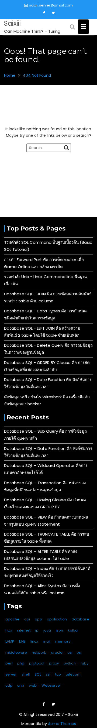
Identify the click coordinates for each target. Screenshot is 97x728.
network (39, 652)
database (80, 619)
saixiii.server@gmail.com (51, 5)
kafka (73, 630)
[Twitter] (53, 13)
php (20, 663)
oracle (57, 652)
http (8, 630)
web (33, 685)
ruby (84, 663)
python (70, 663)
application (57, 619)
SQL (37, 674)
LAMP (9, 641)
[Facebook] (44, 13)
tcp (58, 674)
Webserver (51, 685)
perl (8, 663)
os (69, 652)
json (59, 630)
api (27, 619)
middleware (16, 652)
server (11, 674)
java (47, 630)
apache (12, 619)
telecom (73, 674)
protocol (36, 663)
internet (23, 630)
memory (62, 641)
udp (8, 685)
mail (46, 641)
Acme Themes (62, 723)
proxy (54, 663)
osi (79, 652)
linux (34, 641)
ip (37, 630)
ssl (48, 674)
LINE (22, 641)
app (38, 619)
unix (20, 685)
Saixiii (12, 23)
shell (26, 674)
